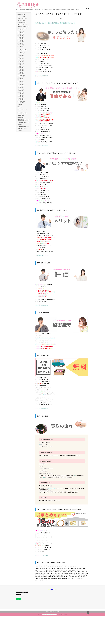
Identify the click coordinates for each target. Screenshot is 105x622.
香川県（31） (21, 86)
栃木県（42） (21, 43)
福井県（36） (21, 61)
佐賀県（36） (21, 95)
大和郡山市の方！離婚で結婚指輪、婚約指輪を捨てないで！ (56, 23)
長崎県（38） (21, 96)
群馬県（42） (21, 44)
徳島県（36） (21, 87)
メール (50, 488)
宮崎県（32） (21, 99)
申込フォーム (42, 444)
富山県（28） (21, 58)
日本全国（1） (22, 29)
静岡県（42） (21, 63)
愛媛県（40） (21, 89)
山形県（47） (21, 38)
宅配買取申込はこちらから (41, 75)
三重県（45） (21, 67)
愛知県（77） (21, 66)
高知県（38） (21, 90)
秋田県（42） (21, 34)
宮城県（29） (21, 37)
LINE (44, 477)
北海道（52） (21, 31)
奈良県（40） (21, 72)
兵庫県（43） (21, 76)
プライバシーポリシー (50, 611)
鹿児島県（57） (22, 101)
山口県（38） (21, 84)
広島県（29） (21, 83)
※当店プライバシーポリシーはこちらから (45, 338)
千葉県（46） (21, 47)
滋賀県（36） (21, 69)
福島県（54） (21, 40)
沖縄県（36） (21, 102)
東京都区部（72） (22, 49)
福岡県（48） (21, 92)
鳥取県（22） (21, 78)
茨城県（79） (21, 41)
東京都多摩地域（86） (23, 51)
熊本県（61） (21, 98)
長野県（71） (21, 55)
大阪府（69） (21, 73)
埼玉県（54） (21, 46)
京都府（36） (21, 70)
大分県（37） (21, 93)
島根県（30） (21, 81)
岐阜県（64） (21, 64)
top (87, 613)
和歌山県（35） (22, 75)
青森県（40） (21, 32)
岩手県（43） (21, 35)
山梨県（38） (21, 57)
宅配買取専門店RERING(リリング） (49, 614)
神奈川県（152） (22, 52)
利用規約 (57, 611)
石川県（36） (21, 60)
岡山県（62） (21, 80)
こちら (74, 475)
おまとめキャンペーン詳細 (41, 555)
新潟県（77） (21, 54)
